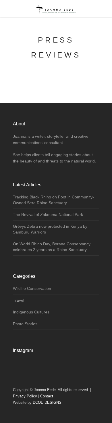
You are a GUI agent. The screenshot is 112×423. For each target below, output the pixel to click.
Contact (46, 396)
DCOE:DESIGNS (47, 402)
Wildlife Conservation (32, 288)
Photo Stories (25, 323)
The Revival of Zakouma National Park (48, 214)
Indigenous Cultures (31, 312)
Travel (18, 300)
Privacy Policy (25, 396)
